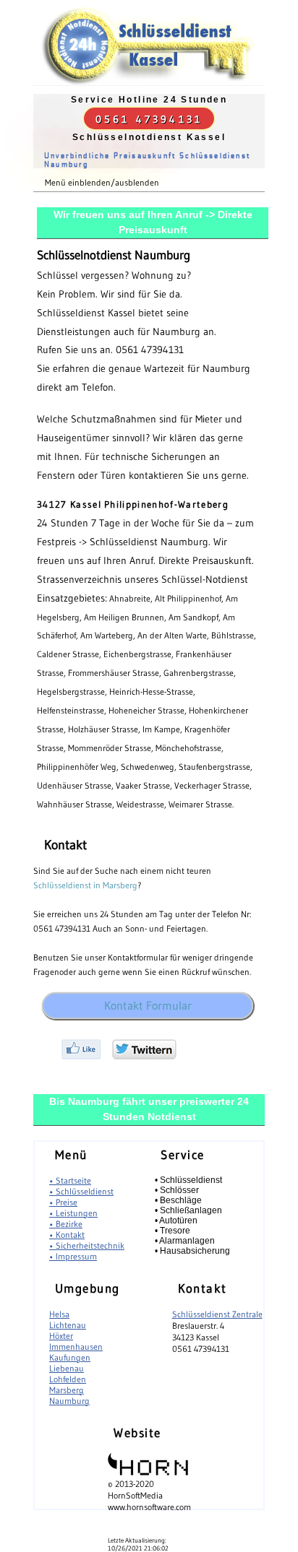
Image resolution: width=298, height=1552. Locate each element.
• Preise (63, 1202)
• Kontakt (67, 1234)
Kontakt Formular (148, 1006)
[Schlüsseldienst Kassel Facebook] (81, 1056)
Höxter (61, 1335)
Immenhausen (76, 1346)
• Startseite (70, 1180)
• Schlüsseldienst (81, 1191)
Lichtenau (67, 1324)
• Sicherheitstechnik (86, 1245)
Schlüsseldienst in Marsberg (85, 885)
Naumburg (69, 1400)
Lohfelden (67, 1379)
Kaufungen (69, 1357)
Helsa (59, 1314)
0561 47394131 (149, 119)
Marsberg (66, 1389)
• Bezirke (65, 1223)
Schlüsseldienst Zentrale (217, 1314)
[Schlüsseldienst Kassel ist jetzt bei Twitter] (144, 1056)
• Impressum (73, 1256)
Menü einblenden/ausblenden (102, 182)
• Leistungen (73, 1213)
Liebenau (66, 1368)
